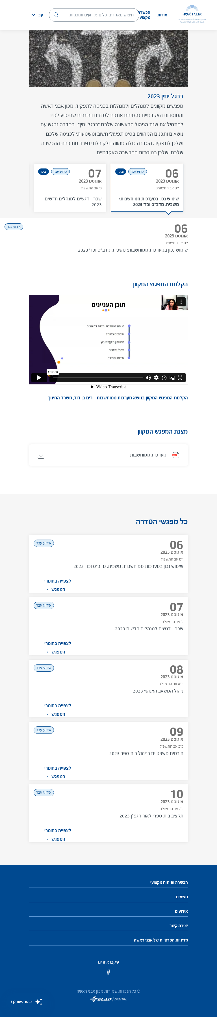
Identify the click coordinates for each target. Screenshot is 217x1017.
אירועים (181, 911)
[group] (147, 188)
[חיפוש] (56, 14)
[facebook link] (108, 974)
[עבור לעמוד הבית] (192, 15)
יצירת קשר (179, 925)
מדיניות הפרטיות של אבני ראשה (161, 940)
